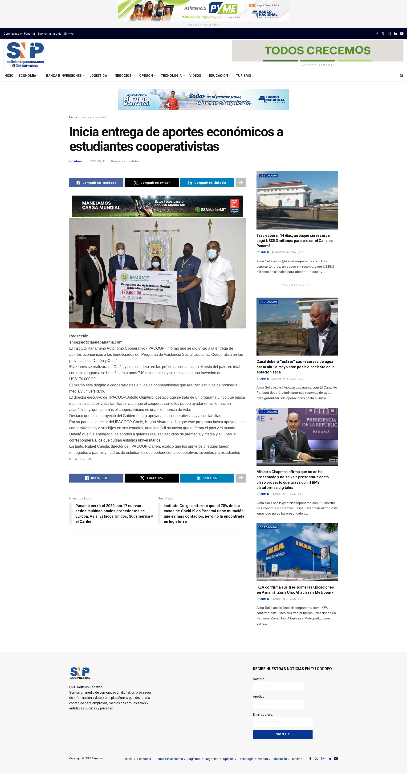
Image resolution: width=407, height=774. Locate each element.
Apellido (259, 696)
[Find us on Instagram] (389, 33)
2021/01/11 (98, 161)
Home (73, 117)
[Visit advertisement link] (203, 10)
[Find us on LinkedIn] (395, 33)
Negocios (123, 76)
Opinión (146, 76)
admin (78, 161)
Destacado (268, 175)
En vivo (68, 33)
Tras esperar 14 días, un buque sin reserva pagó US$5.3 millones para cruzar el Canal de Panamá (295, 240)
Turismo (243, 76)
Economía (27, 76)
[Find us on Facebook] (377, 33)
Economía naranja (49, 33)
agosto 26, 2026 (285, 252)
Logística (98, 76)
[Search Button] (401, 76)
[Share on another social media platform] (241, 182)
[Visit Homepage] (25, 54)
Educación (218, 76)
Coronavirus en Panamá (19, 33)
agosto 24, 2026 (285, 494)
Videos (195, 76)
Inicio (8, 76)
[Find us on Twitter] (383, 33)
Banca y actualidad (93, 117)
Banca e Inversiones (64, 76)
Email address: (263, 714)
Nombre (258, 679)
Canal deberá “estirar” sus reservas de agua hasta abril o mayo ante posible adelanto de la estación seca (295, 366)
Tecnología (171, 76)
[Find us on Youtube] (401, 33)
